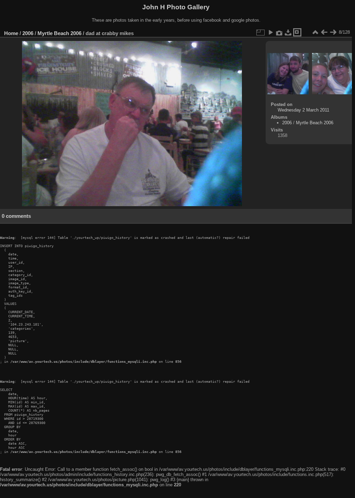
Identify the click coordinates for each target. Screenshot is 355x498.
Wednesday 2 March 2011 (303, 110)
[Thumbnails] (315, 32)
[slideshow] (270, 32)
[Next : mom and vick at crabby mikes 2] (333, 32)
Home (11, 33)
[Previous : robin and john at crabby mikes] (324, 32)
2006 (27, 33)
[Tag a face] (297, 32)
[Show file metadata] (279, 32)
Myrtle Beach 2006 (59, 33)
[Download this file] (288, 32)
